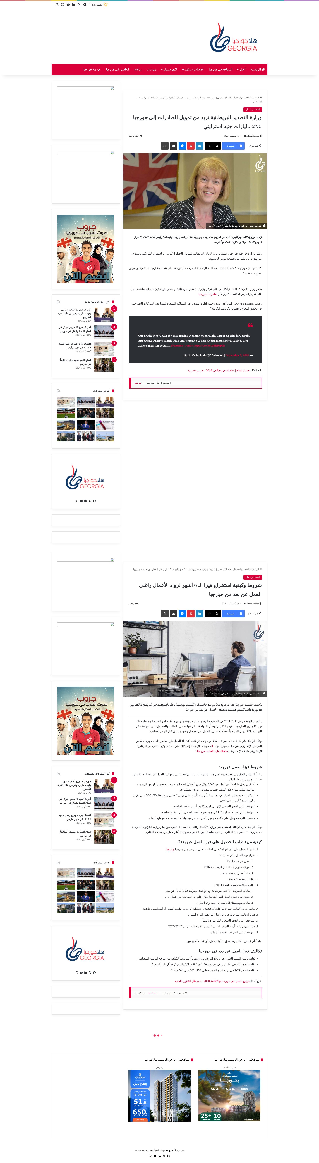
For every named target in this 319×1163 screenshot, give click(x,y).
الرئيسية (256, 69)
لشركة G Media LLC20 (147, 1150)
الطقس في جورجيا (117, 69)
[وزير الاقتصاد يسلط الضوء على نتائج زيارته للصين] (86, 436)
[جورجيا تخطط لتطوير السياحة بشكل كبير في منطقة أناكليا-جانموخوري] (105, 436)
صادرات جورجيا (207, 293)
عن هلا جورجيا (92, 69)
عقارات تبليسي (229, 1067)
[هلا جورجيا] (234, 36)
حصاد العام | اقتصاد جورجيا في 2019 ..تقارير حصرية (219, 370)
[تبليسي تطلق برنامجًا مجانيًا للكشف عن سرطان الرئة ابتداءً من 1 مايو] (105, 425)
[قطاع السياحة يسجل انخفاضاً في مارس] (104, 365)
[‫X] (90, 501)
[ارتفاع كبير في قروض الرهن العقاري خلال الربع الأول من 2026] (66, 436)
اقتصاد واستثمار (193, 69)
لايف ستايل (170, 69)
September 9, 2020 (237, 355)
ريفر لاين (159, 1067)
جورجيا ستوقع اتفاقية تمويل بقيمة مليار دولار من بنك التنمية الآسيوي (74, 313)
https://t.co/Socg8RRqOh (209, 345)
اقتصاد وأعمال (224, 97)
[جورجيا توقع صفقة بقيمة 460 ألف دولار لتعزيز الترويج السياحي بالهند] (66, 425)
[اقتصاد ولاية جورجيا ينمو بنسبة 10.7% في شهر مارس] (104, 349)
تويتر (138, 382)
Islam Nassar (252, 136)
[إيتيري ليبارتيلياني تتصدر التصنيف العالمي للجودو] (86, 425)
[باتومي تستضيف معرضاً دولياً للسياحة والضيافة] (86, 413)
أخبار (242, 69)
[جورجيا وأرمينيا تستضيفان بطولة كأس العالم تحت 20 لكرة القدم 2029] (66, 413)
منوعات (151, 69)
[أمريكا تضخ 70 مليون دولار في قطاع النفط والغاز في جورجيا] (104, 332)
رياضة (138, 69)
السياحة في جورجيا (220, 69)
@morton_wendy (182, 345)
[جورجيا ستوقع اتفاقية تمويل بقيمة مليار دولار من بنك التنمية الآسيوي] (104, 315)
